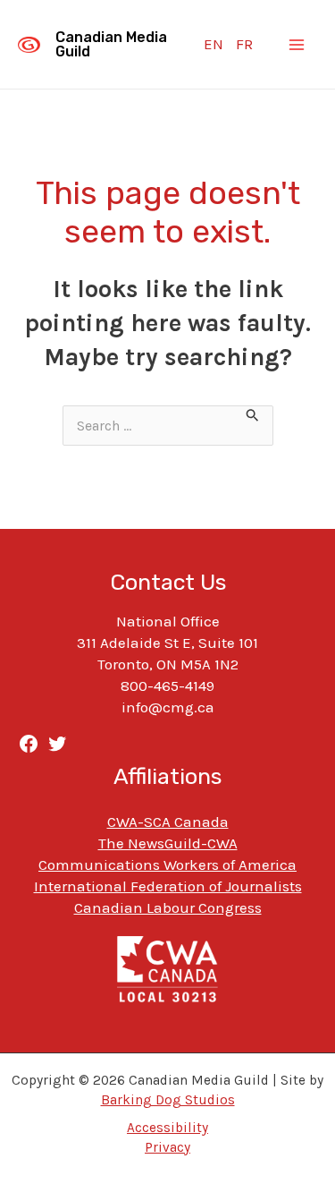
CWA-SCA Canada (168, 822)
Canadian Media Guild (111, 44)
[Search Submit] (253, 416)
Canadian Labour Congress (168, 907)
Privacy (167, 1147)
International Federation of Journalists (168, 886)
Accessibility (167, 1128)
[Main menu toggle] (297, 44)
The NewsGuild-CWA (168, 843)
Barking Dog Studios (168, 1100)
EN (213, 44)
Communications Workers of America (167, 864)
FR (244, 44)
